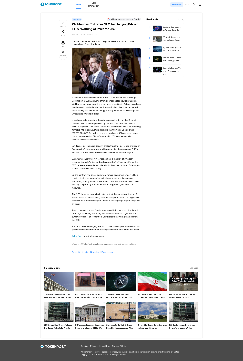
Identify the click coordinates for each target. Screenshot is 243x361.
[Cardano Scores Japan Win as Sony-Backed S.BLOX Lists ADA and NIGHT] (157, 31)
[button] (182, 19)
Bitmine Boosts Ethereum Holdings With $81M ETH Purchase (172, 61)
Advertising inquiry (80, 252)
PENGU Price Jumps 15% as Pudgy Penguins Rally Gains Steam (172, 40)
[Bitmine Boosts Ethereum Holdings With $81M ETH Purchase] (157, 62)
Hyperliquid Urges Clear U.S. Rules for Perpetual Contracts (172, 50)
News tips (94, 252)
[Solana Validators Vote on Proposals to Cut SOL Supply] (157, 72)
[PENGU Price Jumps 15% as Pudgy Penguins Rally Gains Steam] (157, 41)
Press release (107, 252)
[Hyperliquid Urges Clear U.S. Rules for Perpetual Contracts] (157, 51)
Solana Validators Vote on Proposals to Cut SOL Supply (172, 71)
